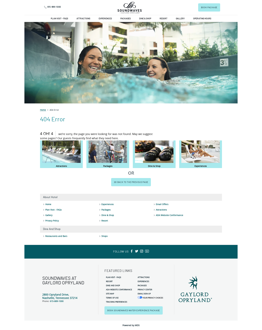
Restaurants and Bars (56, 236)
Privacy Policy (52, 220)
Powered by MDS (131, 325)
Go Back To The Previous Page (131, 182)
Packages (125, 19)
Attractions (83, 19)
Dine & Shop (145, 19)
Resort (163, 19)
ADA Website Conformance (169, 215)
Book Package (209, 8)
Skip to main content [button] (12, 2)
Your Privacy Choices (152, 297)
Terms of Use (112, 297)
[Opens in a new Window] (131, 251)
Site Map (110, 293)
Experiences (105, 19)
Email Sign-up (144, 293)
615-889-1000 (54, 7)
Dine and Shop (113, 285)
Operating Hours (202, 19)
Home (43, 109)
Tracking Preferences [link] (116, 302)
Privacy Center (145, 289)
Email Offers (162, 204)
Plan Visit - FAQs (59, 19)
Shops (104, 236)
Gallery (180, 19)
